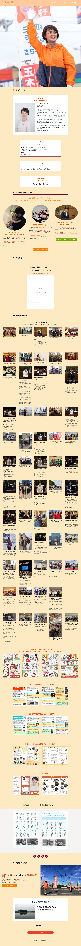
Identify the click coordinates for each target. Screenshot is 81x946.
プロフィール (55, 3)
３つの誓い (62, 3)
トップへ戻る (40, 932)
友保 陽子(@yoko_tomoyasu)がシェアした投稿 (40, 306)
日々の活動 (70, 3)
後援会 (76, 3)
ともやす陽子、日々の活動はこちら (40, 249)
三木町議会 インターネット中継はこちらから (66, 239)
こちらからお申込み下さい (9, 885)
